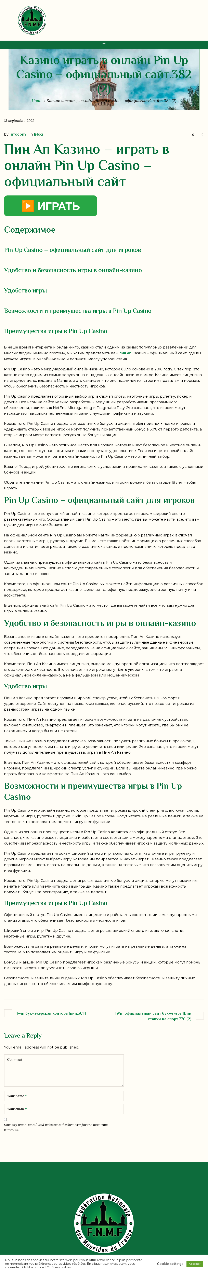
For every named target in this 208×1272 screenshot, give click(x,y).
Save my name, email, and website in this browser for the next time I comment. (57, 1127)
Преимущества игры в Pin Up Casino (55, 331)
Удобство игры (25, 291)
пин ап (125, 353)
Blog (38, 134)
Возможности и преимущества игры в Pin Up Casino (78, 311)
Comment (14, 1059)
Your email (17, 1109)
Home (37, 100)
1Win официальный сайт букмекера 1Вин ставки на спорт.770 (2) (153, 1016)
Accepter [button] (194, 1263)
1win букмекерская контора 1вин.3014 (51, 1014)
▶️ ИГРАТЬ (50, 206)
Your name (17, 1096)
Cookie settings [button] (170, 1263)
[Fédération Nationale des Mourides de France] (104, 1223)
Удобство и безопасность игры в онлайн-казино (73, 270)
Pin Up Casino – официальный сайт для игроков (72, 250)
